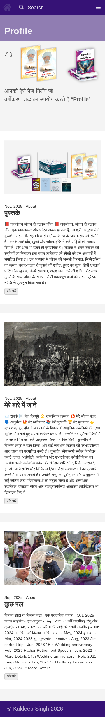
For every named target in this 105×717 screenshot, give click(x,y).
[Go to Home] (7, 6)
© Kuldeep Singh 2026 (35, 709)
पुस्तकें (12, 212)
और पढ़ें (11, 291)
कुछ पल (13, 604)
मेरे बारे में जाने (20, 405)
